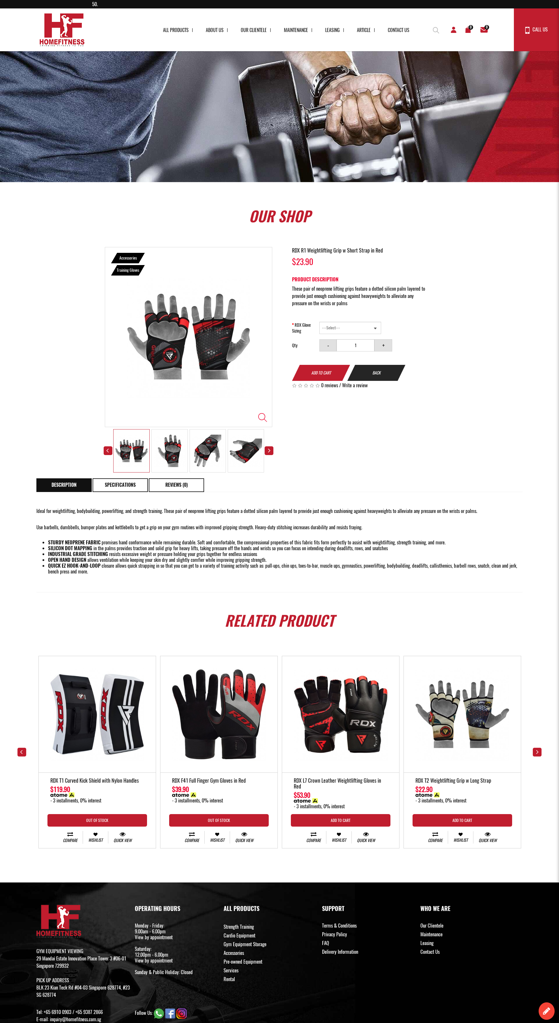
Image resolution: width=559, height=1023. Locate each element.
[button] (435, 29)
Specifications (120, 485)
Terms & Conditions (339, 925)
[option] (188, 337)
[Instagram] (181, 1012)
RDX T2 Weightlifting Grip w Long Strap (453, 781)
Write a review (355, 385)
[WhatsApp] (159, 1012)
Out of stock (97, 820)
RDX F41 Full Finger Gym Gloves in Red (209, 781)
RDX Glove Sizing (301, 328)
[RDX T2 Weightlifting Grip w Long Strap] (462, 714)
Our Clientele (254, 30)
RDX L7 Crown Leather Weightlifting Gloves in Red (337, 784)
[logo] (62, 29)
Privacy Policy (334, 934)
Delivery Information (340, 951)
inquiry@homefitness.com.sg (75, 1019)
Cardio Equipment (239, 935)
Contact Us (398, 30)
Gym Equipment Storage (245, 944)
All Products (176, 30)
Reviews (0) (176, 485)
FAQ (325, 942)
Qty (295, 345)
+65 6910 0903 (57, 1011)
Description (64, 485)
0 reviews (329, 385)
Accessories (234, 952)
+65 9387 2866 (89, 1011)
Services (231, 970)
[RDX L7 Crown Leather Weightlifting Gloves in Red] (341, 714)
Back (376, 373)
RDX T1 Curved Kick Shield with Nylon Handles (94, 781)
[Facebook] (170, 1012)
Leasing (332, 30)
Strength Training (239, 926)
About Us (215, 30)
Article (364, 30)
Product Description (315, 279)
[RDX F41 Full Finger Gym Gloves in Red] (219, 714)
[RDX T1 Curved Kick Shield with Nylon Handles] (97, 714)
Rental (229, 979)
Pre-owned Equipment (243, 961)
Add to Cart (321, 373)
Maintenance (296, 30)
